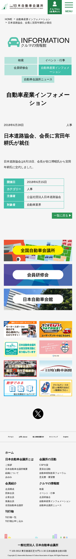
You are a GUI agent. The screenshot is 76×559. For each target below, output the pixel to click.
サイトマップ (53, 437)
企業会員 (9, 497)
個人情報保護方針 (38, 437)
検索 (21, 60)
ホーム (9, 452)
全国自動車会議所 (14, 505)
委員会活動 (44, 469)
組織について (12, 473)
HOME (8, 19)
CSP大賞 (43, 465)
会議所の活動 (47, 459)
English (65, 437)
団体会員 (9, 493)
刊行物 (9, 511)
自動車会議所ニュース (38, 79)
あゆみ (8, 477)
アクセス (11, 437)
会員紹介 (11, 483)
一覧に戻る (61, 215)
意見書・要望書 (47, 477)
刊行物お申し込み (14, 521)
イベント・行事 (55, 60)
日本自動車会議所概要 (16, 469)
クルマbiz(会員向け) (54, 10)
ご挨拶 (8, 465)
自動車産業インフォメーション (33, 19)
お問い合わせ (23, 437)
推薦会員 (9, 501)
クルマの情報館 (49, 483)
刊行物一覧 (10, 517)
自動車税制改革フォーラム (52, 473)
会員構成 (9, 489)
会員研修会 (21, 67)
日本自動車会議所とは (19, 459)
